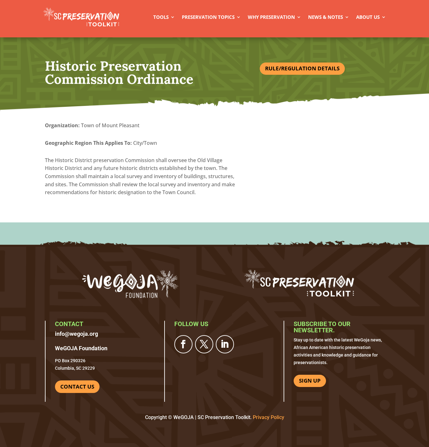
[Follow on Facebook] (183, 344)
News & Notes (325, 17)
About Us (368, 17)
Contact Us (77, 386)
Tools (161, 17)
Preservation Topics (208, 17)
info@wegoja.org (76, 333)
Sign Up (310, 380)
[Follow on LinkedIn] (225, 344)
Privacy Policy (268, 417)
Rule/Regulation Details (302, 68)
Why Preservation (271, 17)
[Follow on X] (204, 344)
